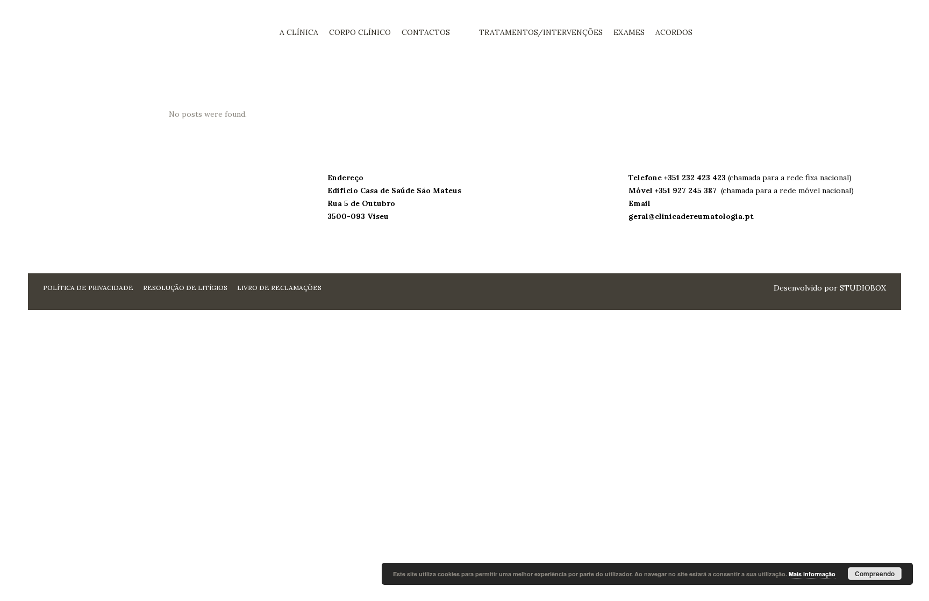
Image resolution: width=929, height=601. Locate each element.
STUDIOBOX (863, 288)
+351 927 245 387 (687, 190)
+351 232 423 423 (696, 177)
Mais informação (812, 574)
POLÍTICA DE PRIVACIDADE (88, 288)
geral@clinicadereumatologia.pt (691, 216)
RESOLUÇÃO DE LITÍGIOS (185, 288)
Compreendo (875, 573)
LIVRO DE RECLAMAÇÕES (279, 288)
